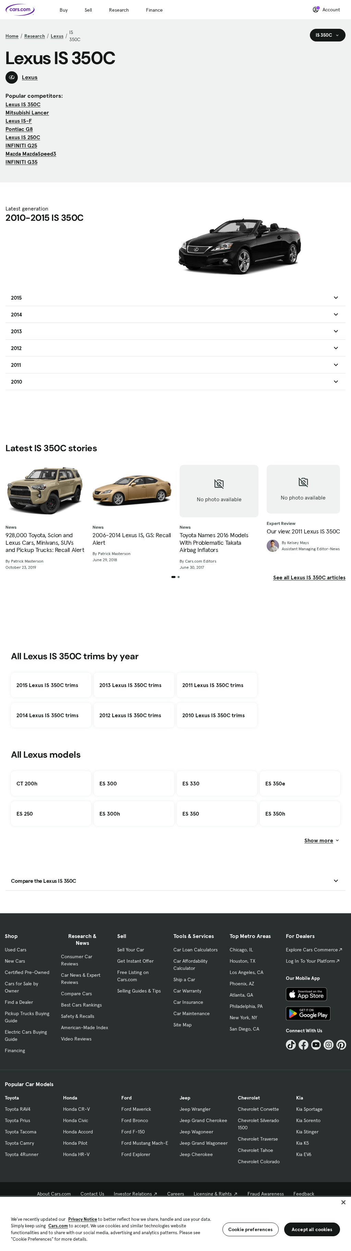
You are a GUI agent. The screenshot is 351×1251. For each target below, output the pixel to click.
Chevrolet (249, 1098)
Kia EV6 (304, 1154)
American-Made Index (84, 1027)
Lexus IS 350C (22, 104)
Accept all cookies (312, 1229)
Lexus (57, 36)
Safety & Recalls (77, 1016)
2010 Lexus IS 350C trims (213, 715)
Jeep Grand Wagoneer (204, 1143)
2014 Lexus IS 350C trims (47, 715)
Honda (70, 1098)
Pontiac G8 (19, 128)
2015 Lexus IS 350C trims (47, 685)
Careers (175, 1194)
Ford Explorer (135, 1154)
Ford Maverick (136, 1109)
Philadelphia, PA (246, 1006)
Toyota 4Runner (21, 1154)
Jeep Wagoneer (196, 1132)
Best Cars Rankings (81, 1005)
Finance (154, 10)
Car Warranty (187, 991)
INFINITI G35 (21, 161)
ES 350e (275, 783)
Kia (299, 1098)
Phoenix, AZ (242, 984)
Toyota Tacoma (20, 1132)
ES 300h (109, 813)
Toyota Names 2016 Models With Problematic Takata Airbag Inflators (214, 542)
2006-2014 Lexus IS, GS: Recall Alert (132, 538)
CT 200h (26, 783)
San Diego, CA (244, 1029)
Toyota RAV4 (18, 1109)
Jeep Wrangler (195, 1109)
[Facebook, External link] (303, 1045)
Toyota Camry (19, 1143)
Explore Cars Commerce (312, 950)
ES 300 (108, 783)
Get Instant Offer (135, 961)
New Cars (15, 961)
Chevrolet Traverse (258, 1139)
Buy (64, 10)
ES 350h (275, 813)
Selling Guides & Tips (139, 991)
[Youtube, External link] (316, 1045)
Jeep (185, 1098)
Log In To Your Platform (310, 961)
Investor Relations (133, 1194)
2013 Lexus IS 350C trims (130, 685)
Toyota (12, 1098)
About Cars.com (54, 1194)
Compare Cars (76, 993)
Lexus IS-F (18, 120)
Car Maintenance (191, 1013)
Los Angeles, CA (246, 972)
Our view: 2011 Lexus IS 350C (303, 531)
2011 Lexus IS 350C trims (212, 685)
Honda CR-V (76, 1109)
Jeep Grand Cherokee (203, 1120)
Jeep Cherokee (196, 1154)
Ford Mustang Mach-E (144, 1143)
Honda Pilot (75, 1143)
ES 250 (24, 813)
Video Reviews (76, 1039)
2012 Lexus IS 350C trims (130, 715)
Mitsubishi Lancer (27, 112)
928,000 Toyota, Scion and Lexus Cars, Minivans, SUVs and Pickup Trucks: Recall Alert (44, 542)
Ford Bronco (134, 1120)
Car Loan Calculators (195, 950)
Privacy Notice (82, 1219)
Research (119, 10)
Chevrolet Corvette (258, 1109)
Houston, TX (242, 961)
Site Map (182, 1025)
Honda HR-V (76, 1154)
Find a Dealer (19, 1002)
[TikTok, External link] (291, 1045)
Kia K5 (302, 1143)
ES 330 (190, 783)
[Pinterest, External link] (341, 1045)
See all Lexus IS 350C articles (309, 577)
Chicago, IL (241, 950)
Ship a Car (184, 979)
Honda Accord (78, 1132)
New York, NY (243, 1017)
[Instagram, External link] (329, 1045)
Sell (88, 10)
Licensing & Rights (213, 1194)
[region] (175, 1223)
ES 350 (190, 813)
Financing (15, 1050)
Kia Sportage (309, 1109)
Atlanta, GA (241, 995)
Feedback (303, 1194)
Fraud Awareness (265, 1194)
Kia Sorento (308, 1120)
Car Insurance (188, 1002)
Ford (126, 1098)
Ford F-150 (133, 1132)
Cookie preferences (250, 1229)
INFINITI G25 (21, 145)
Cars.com (58, 1226)
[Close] (343, 1202)
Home (12, 36)
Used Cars (15, 950)
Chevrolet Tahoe (255, 1150)
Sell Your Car (130, 950)
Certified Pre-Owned (27, 972)
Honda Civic (75, 1120)
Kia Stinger (307, 1132)
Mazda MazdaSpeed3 (30, 153)
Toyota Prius (17, 1120)
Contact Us (92, 1194)
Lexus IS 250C (22, 137)
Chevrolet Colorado (259, 1161)
